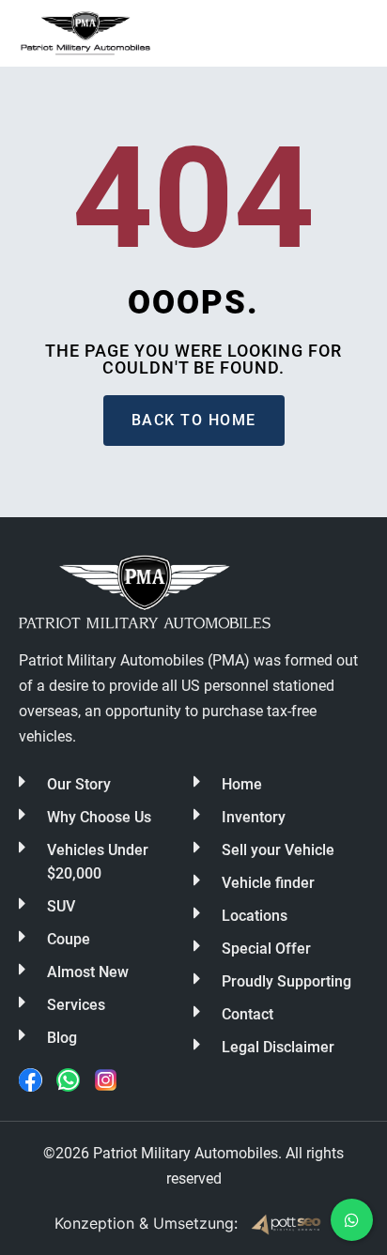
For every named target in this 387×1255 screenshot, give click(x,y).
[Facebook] (30, 1080)
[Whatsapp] (68, 1080)
